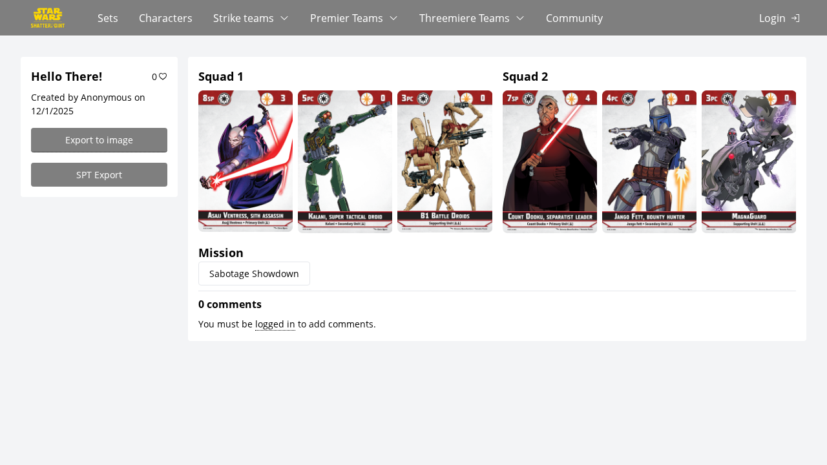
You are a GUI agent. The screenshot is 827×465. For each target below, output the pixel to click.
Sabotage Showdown (254, 273)
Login (772, 18)
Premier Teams (346, 18)
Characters (166, 18)
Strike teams (243, 18)
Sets (108, 18)
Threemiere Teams (464, 18)
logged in (275, 324)
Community (574, 18)
